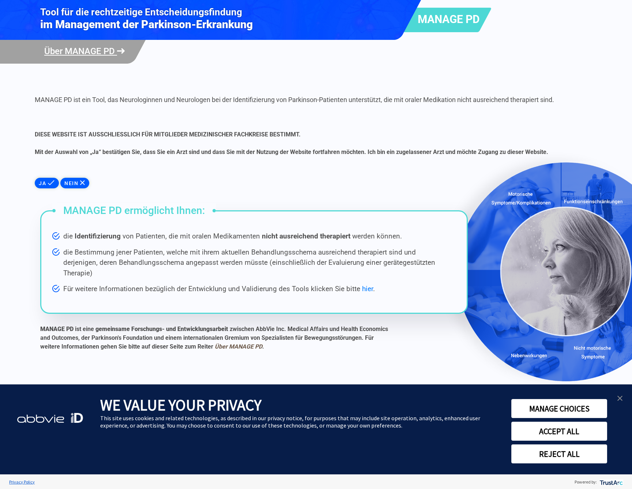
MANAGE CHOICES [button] (559, 408)
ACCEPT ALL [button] (559, 431)
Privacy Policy (22, 482)
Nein (72, 183)
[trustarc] (610, 482)
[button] (620, 397)
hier (367, 289)
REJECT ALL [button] (559, 454)
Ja (43, 183)
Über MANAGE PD (80, 51)
